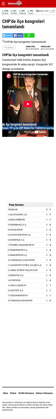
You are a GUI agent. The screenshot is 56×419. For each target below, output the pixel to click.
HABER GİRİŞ (30, 47)
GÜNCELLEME (45, 47)
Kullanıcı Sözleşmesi (44, 393)
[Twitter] (31, 415)
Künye (5, 393)
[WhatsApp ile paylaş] (29, 35)
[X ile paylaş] (7, 35)
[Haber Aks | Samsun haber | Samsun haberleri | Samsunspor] (28, 4)
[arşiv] (37, 11)
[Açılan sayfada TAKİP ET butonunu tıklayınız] (9, 47)
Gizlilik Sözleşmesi (26, 393)
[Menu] (3, 3)
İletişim (13, 393)
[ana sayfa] (53, 4)
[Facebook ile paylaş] (18, 35)
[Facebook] (24, 415)
